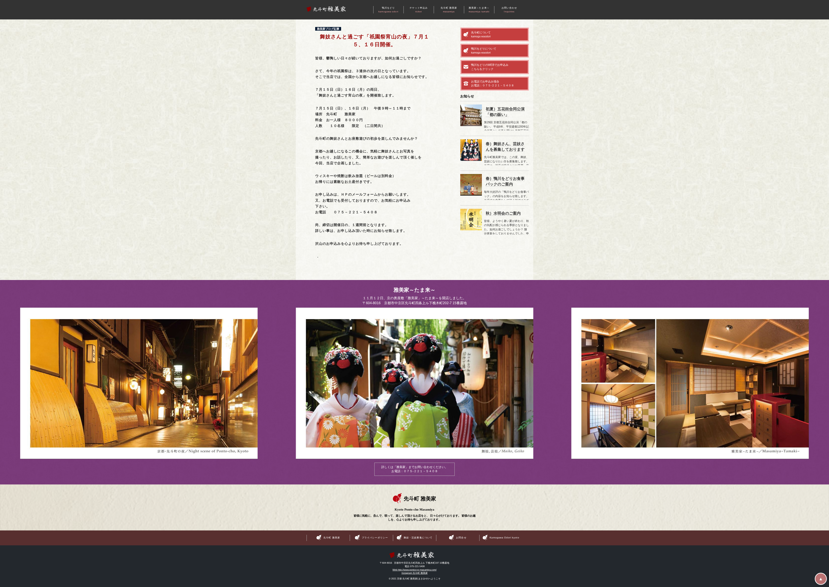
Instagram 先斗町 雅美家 (415, 573)
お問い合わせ (509, 9)
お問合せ (461, 537)
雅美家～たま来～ (479, 9)
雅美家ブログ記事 (328, 28)
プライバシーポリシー (375, 537)
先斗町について (481, 34)
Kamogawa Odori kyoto (504, 537)
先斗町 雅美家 (449, 9)
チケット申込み (419, 9)
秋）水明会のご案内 (503, 213)
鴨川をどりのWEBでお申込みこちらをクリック (489, 66)
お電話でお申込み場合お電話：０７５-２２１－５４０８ (492, 83)
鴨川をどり (388, 9)
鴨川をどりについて (483, 50)
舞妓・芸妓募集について (418, 537)
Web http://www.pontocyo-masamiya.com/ (414, 569)
